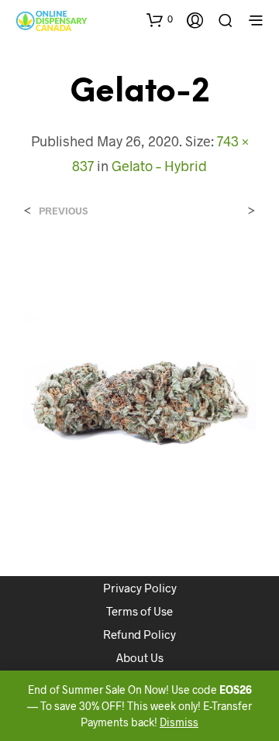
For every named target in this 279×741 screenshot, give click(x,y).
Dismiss (179, 722)
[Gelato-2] (139, 381)
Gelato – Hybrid (159, 165)
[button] (159, 19)
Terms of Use (139, 611)
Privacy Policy (140, 588)
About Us (140, 657)
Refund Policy (139, 634)
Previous (63, 211)
